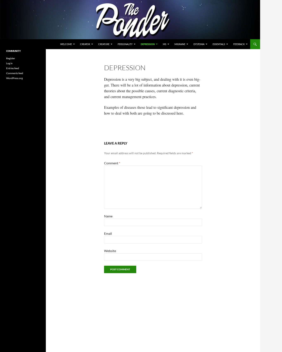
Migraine (179, 44)
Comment (112, 163)
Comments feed (14, 73)
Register (10, 58)
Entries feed (12, 68)
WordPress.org (14, 78)
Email (108, 233)
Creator (85, 44)
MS (164, 44)
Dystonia (198, 44)
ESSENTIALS (219, 44)
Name (108, 216)
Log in (9, 63)
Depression (148, 44)
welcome (66, 44)
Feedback (239, 44)
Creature (103, 44)
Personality (125, 44)
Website (110, 251)
